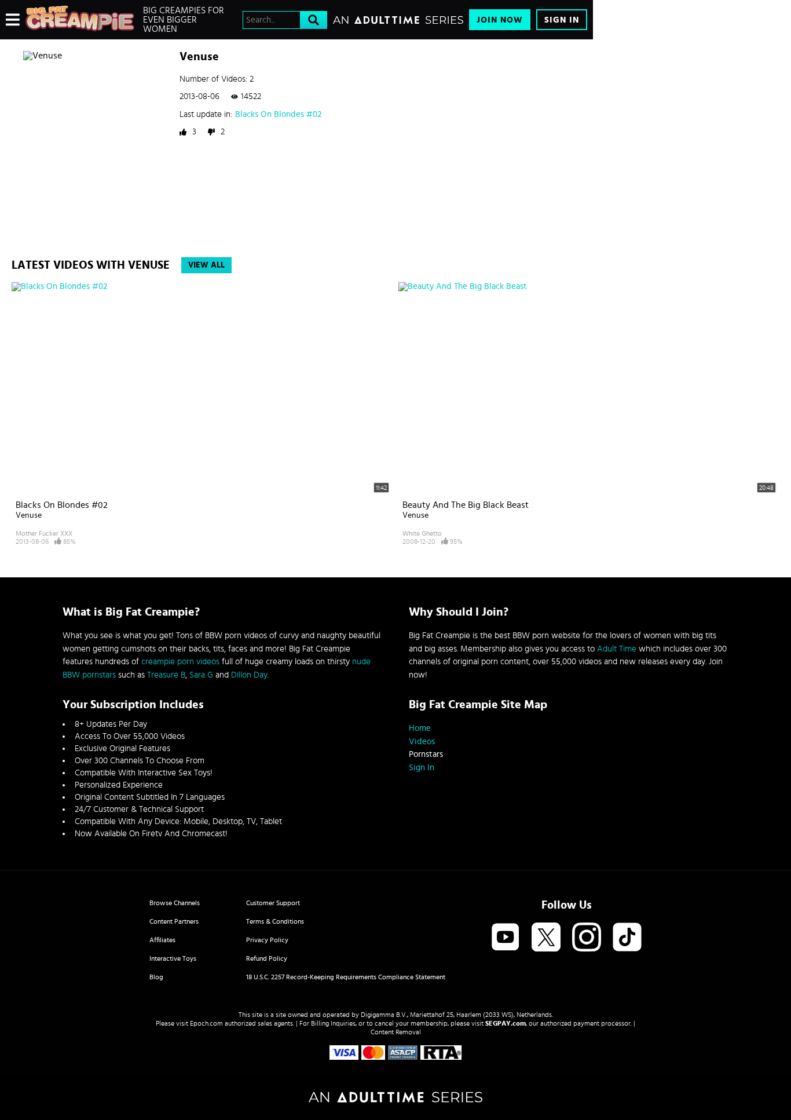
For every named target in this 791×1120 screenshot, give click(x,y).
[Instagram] (586, 938)
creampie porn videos (180, 661)
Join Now (500, 20)
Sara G (201, 675)
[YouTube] (505, 938)
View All (206, 265)
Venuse (29, 515)
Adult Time (616, 649)
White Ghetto (422, 533)
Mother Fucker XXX (44, 533)
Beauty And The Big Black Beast (465, 505)
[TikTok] (627, 938)
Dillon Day (249, 675)
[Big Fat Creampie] (79, 19)
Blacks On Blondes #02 (278, 114)
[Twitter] (546, 938)
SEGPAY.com (505, 1023)
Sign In (561, 20)
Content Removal (396, 1032)
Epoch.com (206, 1023)
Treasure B (166, 675)
